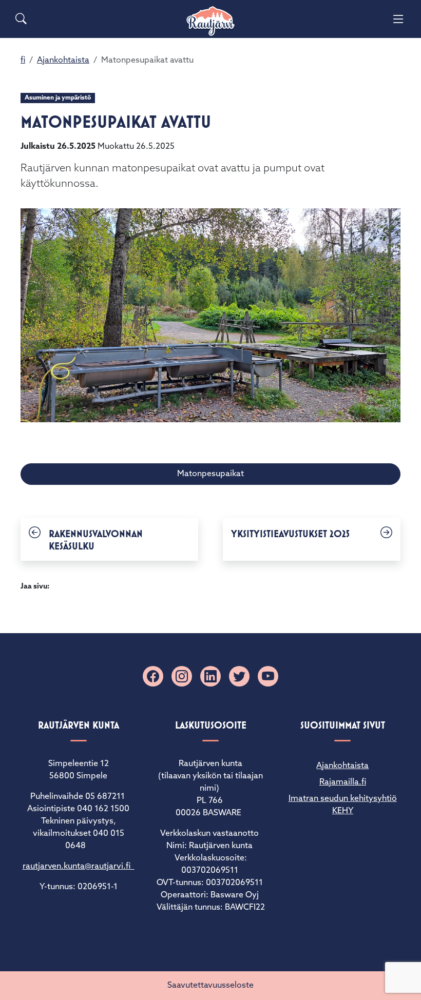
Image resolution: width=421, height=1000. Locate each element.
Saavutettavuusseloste (210, 986)
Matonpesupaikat (210, 474)
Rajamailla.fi (342, 782)
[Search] (21, 19)
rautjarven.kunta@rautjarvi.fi (79, 866)
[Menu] (398, 19)
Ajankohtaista (63, 60)
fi (23, 60)
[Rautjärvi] (210, 21)
